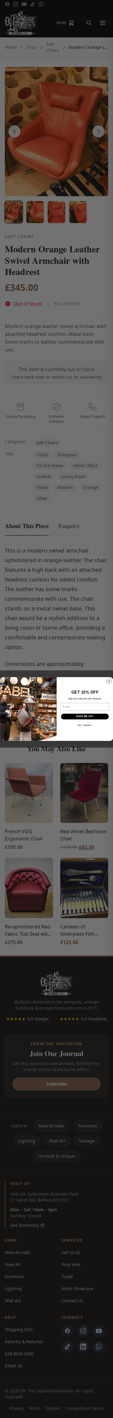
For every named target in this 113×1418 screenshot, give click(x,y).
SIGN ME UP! (84, 716)
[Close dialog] (108, 681)
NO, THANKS (85, 725)
